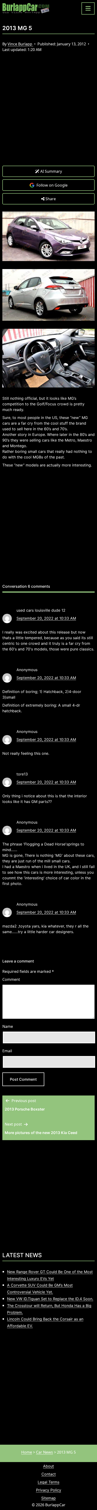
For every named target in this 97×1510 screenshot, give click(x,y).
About (48, 1466)
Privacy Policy (48, 1490)
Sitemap (48, 1498)
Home (26, 1452)
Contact (48, 1474)
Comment (11, 979)
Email (7, 1050)
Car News (44, 1452)
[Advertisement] (48, 112)
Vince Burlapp (20, 44)
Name (7, 1026)
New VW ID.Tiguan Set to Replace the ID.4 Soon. (50, 1298)
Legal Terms (48, 1482)
